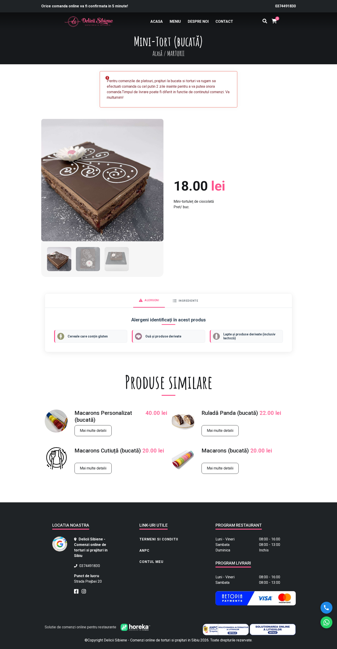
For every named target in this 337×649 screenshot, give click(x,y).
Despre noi (198, 21)
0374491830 (285, 6)
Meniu (175, 21)
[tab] (149, 301)
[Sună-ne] (326, 608)
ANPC (144, 550)
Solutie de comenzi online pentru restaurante (81, 627)
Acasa (156, 21)
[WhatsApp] (326, 622)
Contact (224, 21)
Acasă (157, 53)
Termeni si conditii (158, 539)
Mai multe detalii (93, 430)
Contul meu (151, 562)
